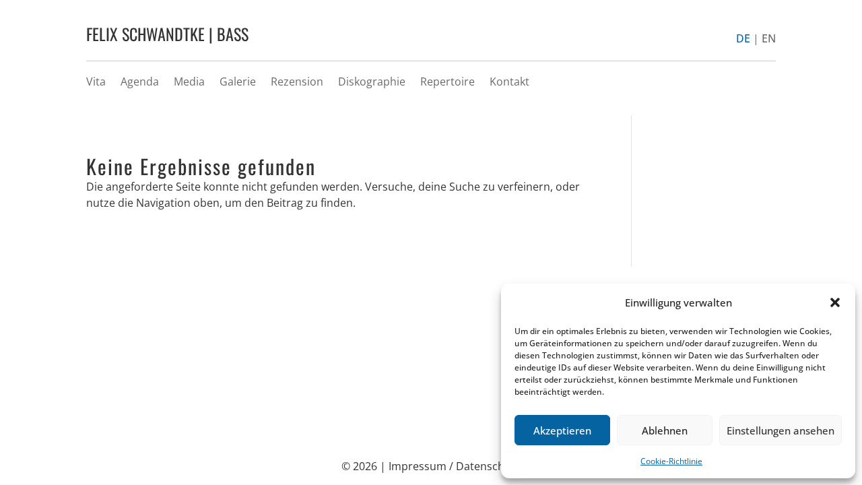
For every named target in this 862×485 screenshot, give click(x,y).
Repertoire (447, 81)
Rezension (297, 81)
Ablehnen (665, 430)
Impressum (417, 466)
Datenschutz (488, 466)
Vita (96, 81)
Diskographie (371, 81)
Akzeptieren (562, 430)
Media (189, 81)
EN (769, 38)
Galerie (238, 81)
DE (743, 38)
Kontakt (509, 81)
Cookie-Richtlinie (671, 461)
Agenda (140, 81)
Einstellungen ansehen (780, 430)
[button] (835, 302)
